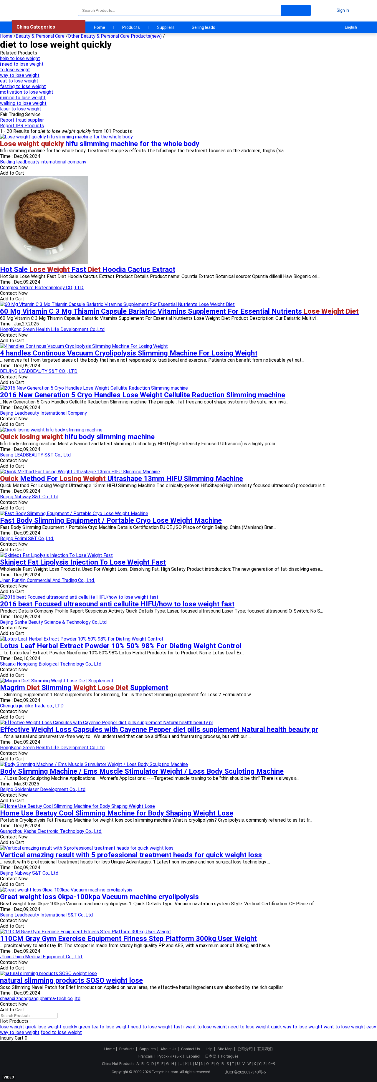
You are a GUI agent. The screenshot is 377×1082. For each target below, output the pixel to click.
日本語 (210, 1056)
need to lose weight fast (156, 1027)
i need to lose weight (22, 64)
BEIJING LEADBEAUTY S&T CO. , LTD (38, 371)
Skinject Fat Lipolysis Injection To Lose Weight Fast (83, 562)
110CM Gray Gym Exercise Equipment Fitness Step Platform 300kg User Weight (128, 938)
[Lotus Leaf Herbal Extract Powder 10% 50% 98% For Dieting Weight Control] (81, 639)
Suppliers (166, 27)
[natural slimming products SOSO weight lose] (48, 973)
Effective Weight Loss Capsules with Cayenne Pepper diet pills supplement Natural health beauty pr (159, 729)
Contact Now (14, 167)
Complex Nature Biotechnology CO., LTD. (42, 287)
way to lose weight (19, 75)
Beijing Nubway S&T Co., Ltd (29, 496)
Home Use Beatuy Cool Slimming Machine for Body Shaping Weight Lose (116, 813)
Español (193, 1056)
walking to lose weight (23, 103)
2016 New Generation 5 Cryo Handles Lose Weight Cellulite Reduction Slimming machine (142, 395)
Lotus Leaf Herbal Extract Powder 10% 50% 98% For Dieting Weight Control (121, 646)
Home (99, 27)
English (351, 27)
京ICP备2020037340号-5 (245, 1072)
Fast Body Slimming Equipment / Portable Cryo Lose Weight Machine (111, 520)
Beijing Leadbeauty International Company (43, 413)
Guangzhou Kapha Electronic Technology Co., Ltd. (51, 831)
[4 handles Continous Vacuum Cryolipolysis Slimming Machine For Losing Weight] (84, 346)
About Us (168, 1049)
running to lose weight (23, 97)
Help (209, 1049)
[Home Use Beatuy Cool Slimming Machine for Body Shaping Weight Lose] (77, 806)
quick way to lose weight (297, 1027)
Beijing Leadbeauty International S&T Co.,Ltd (46, 915)
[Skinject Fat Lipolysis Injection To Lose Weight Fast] (56, 555)
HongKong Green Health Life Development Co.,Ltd (52, 329)
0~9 (271, 1063)
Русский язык (170, 1056)
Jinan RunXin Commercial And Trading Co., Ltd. (47, 580)
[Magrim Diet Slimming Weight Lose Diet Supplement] (57, 681)
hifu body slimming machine (77, 437)
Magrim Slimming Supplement (84, 688)
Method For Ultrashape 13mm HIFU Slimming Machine (121, 478)
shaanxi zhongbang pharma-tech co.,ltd (40, 998)
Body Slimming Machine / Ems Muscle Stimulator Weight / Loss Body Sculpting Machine (142, 771)
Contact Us (190, 1049)
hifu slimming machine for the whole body (99, 144)
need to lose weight (249, 1027)
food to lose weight (61, 1032)
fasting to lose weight (23, 86)
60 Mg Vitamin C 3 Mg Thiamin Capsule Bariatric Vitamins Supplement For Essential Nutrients (179, 311)
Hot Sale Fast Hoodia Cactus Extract (87, 269)
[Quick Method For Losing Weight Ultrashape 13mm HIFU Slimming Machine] (80, 471)
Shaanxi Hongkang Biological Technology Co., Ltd (50, 664)
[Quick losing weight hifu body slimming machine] (51, 430)
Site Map (225, 1049)
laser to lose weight (20, 109)
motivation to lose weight (26, 92)
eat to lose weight (19, 81)
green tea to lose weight (104, 1027)
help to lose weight (20, 58)
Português (230, 1056)
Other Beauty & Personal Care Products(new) (115, 36)
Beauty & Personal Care (40, 36)
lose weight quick (18, 1027)
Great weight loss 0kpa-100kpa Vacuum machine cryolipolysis (99, 897)
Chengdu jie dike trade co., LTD (32, 706)
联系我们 (265, 1049)
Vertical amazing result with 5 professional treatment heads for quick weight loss (131, 855)
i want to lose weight (205, 1027)
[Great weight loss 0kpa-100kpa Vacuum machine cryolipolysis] (66, 890)
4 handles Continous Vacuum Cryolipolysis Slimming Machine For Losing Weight (128, 353)
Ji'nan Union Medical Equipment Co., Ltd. (41, 956)
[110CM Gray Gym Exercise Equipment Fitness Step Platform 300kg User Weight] (85, 931)
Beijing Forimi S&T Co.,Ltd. (27, 538)
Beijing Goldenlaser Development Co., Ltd (42, 789)
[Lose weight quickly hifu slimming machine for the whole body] (66, 137)
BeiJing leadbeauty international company (43, 162)
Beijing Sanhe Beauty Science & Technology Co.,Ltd (53, 622)
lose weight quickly (57, 1027)
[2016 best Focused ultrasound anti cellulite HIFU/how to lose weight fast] (79, 597)
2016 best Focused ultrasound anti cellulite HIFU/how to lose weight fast (117, 604)
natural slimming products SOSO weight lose (71, 980)
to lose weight (15, 69)
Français (145, 1056)
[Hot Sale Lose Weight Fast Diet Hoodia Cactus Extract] (44, 262)
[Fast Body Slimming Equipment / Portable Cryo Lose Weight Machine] (74, 513)
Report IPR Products (22, 125)
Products (131, 27)
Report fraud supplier (22, 120)
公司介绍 (245, 1049)
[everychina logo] (28, 10)
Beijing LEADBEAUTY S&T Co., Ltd (35, 455)
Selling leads (203, 27)
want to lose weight (344, 1027)
